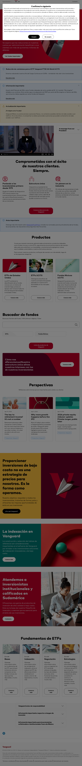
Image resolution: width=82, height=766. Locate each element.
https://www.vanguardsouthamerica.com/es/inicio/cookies (37, 31)
